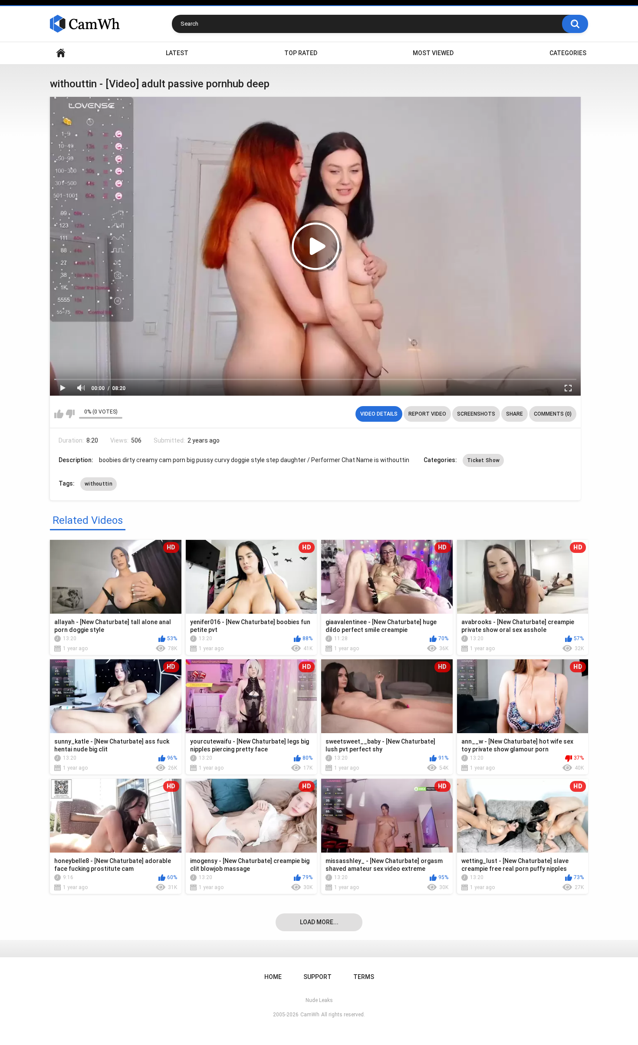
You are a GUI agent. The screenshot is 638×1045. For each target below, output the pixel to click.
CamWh (309, 1015)
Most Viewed (433, 53)
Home (61, 53)
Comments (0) (553, 414)
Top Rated (300, 53)
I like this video (58, 414)
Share (514, 414)
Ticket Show (483, 460)
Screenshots (476, 414)
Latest (177, 53)
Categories (567, 53)
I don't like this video (70, 414)
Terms (363, 976)
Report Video (427, 414)
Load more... (319, 922)
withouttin (98, 484)
